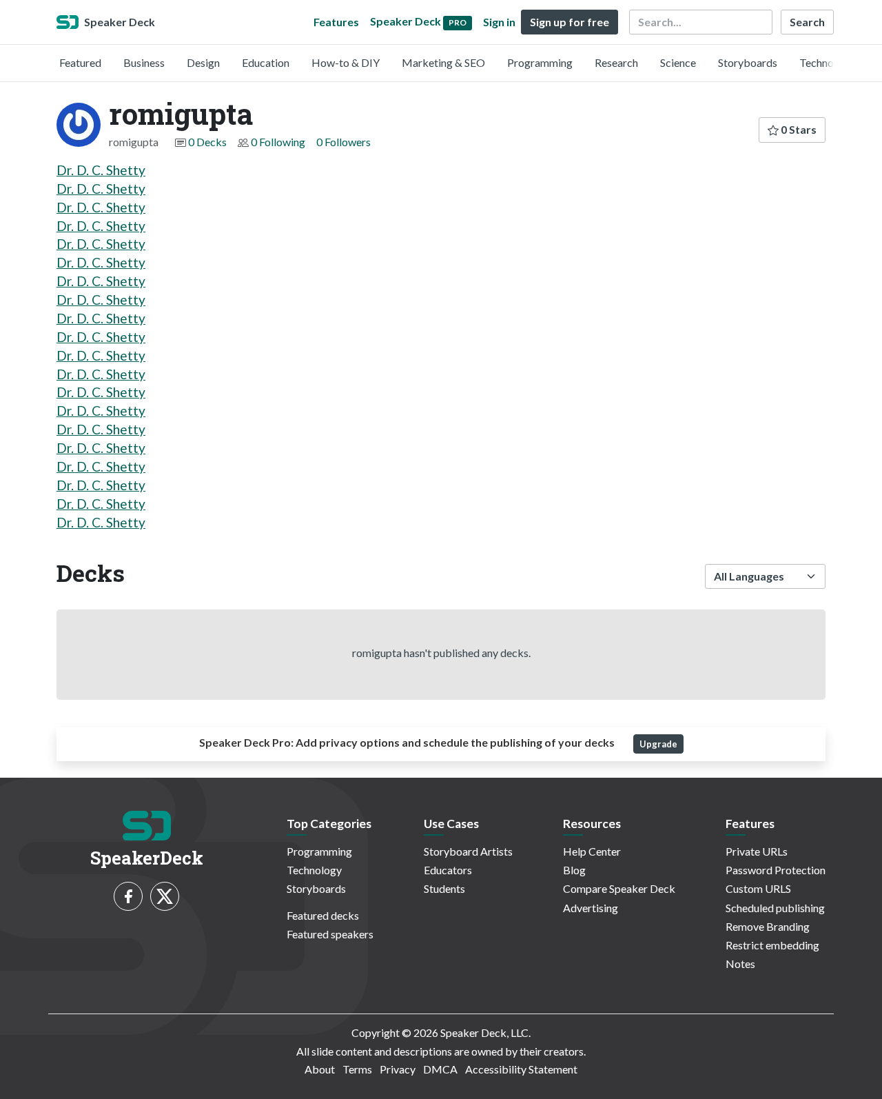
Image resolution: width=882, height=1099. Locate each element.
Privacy (398, 1069)
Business (144, 62)
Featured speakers (330, 933)
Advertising (590, 907)
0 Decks (207, 141)
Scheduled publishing (775, 907)
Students (444, 888)
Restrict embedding (772, 944)
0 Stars (798, 129)
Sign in (499, 21)
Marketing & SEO (443, 62)
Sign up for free (569, 21)
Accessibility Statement (521, 1069)
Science (678, 62)
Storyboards (747, 62)
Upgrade (658, 743)
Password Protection (775, 869)
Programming (540, 62)
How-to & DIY (345, 62)
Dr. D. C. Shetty (101, 170)
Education (265, 62)
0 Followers (343, 141)
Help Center (592, 851)
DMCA (440, 1069)
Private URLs (757, 851)
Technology (826, 62)
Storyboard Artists (468, 851)
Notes (740, 963)
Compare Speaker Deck (619, 888)
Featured (80, 62)
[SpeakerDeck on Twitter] (164, 896)
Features (336, 21)
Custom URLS (758, 888)
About (320, 1069)
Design (203, 62)
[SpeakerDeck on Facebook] (128, 896)
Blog (574, 869)
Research (616, 62)
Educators (448, 869)
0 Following (278, 141)
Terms (357, 1069)
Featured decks (323, 915)
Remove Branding (768, 926)
